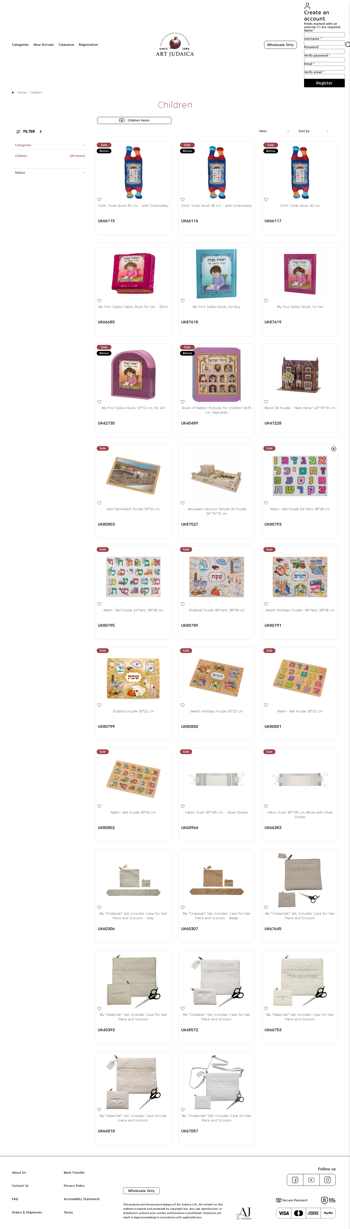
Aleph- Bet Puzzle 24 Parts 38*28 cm (300, 509)
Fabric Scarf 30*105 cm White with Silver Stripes (300, 815)
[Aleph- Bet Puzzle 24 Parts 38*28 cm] (300, 476)
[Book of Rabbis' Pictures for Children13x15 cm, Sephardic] (217, 375)
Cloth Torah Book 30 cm (300, 205)
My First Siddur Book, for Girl (300, 307)
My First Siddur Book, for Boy (216, 307)
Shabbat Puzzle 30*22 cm (133, 711)
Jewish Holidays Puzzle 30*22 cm (216, 711)
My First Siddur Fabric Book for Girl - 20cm (133, 307)
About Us (19, 1172)
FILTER (29, 131)
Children (21, 156)
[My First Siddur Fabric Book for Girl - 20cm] (133, 274)
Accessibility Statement (82, 1199)
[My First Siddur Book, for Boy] (217, 274)
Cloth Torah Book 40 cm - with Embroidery (216, 205)
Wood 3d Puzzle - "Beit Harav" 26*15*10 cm (300, 408)
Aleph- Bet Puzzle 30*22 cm (300, 711)
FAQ (15, 1199)
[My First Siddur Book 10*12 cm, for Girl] (133, 375)
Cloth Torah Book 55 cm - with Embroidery (133, 205)
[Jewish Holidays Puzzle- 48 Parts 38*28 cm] (300, 577)
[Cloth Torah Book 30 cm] (300, 172)
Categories (20, 45)
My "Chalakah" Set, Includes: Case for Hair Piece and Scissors (216, 1017)
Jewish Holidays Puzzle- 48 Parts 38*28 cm (300, 610)
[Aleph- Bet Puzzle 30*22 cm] (300, 678)
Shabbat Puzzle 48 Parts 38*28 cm (217, 610)
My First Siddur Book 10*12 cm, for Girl (133, 408)
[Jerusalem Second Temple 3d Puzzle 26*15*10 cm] (217, 476)
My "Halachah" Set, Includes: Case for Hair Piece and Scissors (133, 1017)
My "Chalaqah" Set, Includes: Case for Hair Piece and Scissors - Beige (216, 916)
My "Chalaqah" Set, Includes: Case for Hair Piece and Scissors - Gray (133, 916)
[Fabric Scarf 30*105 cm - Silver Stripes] (217, 779)
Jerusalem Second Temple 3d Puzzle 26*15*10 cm (216, 511)
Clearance (66, 45)
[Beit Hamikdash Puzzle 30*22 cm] (133, 476)
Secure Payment (294, 1200)
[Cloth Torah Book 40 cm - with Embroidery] (217, 172)
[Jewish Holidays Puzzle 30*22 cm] (217, 678)
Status (20, 172)
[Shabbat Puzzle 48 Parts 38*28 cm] (217, 577)
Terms (68, 1212)
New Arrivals (44, 45)
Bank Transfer (74, 1172)
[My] (133, 880)
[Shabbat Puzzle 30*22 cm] (133, 678)
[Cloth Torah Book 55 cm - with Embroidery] (133, 172)
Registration (88, 45)
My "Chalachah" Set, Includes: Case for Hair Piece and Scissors (300, 916)
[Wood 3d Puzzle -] (300, 375)
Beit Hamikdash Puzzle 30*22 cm (133, 509)
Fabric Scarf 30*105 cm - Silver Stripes (216, 812)
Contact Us (20, 1186)
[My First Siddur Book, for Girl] (300, 274)
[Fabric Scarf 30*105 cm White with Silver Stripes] (300, 779)
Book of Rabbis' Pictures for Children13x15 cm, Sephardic (216, 410)
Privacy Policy (74, 1186)
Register (324, 83)
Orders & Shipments (27, 1212)
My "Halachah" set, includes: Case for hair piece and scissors (133, 1118)
